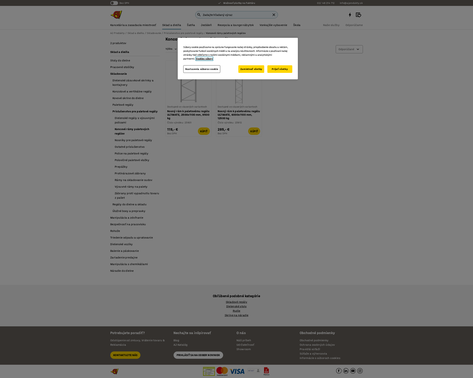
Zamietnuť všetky (251, 69)
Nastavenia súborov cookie (201, 69)
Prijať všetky (280, 69)
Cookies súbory (204, 58)
